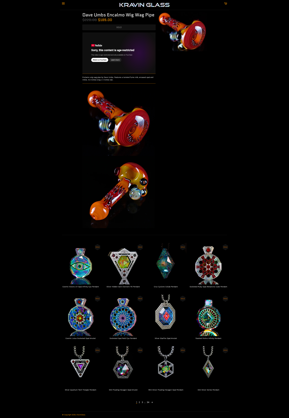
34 (148, 402)
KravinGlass (81, 415)
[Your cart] (225, 3)
